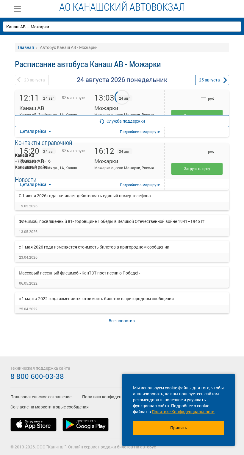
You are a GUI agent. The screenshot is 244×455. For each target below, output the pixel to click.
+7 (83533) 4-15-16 (33, 161)
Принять (178, 428)
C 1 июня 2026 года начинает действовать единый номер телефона (85, 195)
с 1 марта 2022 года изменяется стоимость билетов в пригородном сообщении (96, 298)
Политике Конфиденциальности (183, 411)
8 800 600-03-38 (37, 376)
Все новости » (122, 320)
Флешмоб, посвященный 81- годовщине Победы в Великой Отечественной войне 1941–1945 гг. (112, 221)
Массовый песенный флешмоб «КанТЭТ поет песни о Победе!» (79, 273)
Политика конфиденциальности (113, 397)
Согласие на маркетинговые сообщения (49, 407)
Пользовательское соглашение (40, 397)
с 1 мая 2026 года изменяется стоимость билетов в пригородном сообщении (94, 247)
